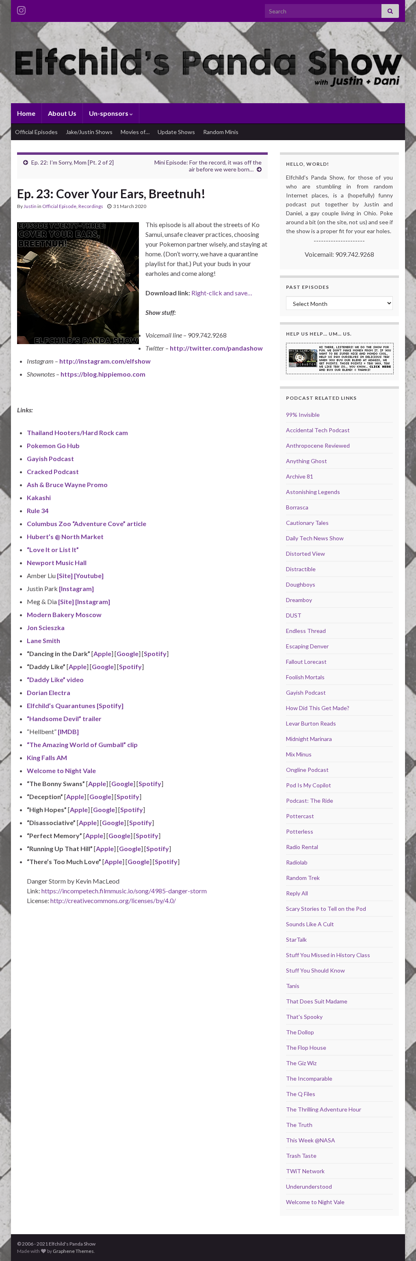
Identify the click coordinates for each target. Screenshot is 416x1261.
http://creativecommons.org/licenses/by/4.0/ (113, 900)
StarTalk (296, 939)
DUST (293, 615)
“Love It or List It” (53, 549)
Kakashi (39, 497)
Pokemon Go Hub (53, 445)
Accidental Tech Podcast (318, 430)
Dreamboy (299, 599)
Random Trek (303, 877)
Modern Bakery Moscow (64, 614)
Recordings (90, 206)
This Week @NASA (310, 1140)
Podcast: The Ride (309, 800)
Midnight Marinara (309, 738)
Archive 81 (299, 476)
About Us (62, 113)
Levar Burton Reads (311, 723)
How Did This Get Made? (317, 707)
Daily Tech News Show (315, 538)
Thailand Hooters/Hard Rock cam (77, 432)
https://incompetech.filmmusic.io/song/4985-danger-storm (124, 891)
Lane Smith (43, 640)
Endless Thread (306, 630)
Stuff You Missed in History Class (328, 954)
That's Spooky (304, 1016)
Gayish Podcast (50, 458)
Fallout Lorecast (306, 661)
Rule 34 (37, 510)
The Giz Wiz (301, 1063)
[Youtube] (88, 575)
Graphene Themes (73, 1251)
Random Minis (220, 131)
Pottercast (300, 815)
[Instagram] (76, 588)
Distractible (301, 569)
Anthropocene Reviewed (318, 445)
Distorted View (305, 553)
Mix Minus (299, 754)
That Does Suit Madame (316, 1001)
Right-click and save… (221, 293)
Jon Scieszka (46, 627)
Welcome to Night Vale (61, 770)
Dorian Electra (48, 692)
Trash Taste (301, 1155)
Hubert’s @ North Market (65, 536)
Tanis (292, 985)
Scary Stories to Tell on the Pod (326, 908)
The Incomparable (309, 1078)
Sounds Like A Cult (310, 924)
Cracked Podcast (53, 471)
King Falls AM (47, 757)
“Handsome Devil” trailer (64, 718)
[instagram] (21, 9)
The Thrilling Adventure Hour (323, 1109)
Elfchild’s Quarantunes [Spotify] (75, 705)
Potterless (299, 831)
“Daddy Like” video (55, 679)
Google (128, 653)
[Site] (64, 575)
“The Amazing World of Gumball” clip (82, 744)
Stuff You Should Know (315, 970)
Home (26, 113)
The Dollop (300, 1032)
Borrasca (297, 507)
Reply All (297, 893)
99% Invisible (303, 414)
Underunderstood (309, 1186)
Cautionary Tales (307, 522)
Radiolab (297, 862)
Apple (102, 653)
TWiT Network (305, 1171)
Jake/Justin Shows (89, 131)
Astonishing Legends (313, 491)
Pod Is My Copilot (308, 785)
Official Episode (59, 206)
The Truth (299, 1124)
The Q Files (300, 1093)
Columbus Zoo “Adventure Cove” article (86, 523)
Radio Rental (302, 846)
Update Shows (176, 131)
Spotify (155, 653)
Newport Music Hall (57, 562)
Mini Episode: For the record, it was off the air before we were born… (208, 166)
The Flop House (306, 1047)
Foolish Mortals (305, 677)
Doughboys (300, 584)
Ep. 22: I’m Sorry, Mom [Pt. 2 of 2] (72, 162)
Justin (30, 206)
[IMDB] (67, 731)
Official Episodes (36, 131)
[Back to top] (398, 1243)
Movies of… (135, 131)
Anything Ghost (306, 460)
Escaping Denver (307, 646)
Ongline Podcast (307, 769)
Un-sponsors (109, 113)
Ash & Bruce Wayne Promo (67, 484)
